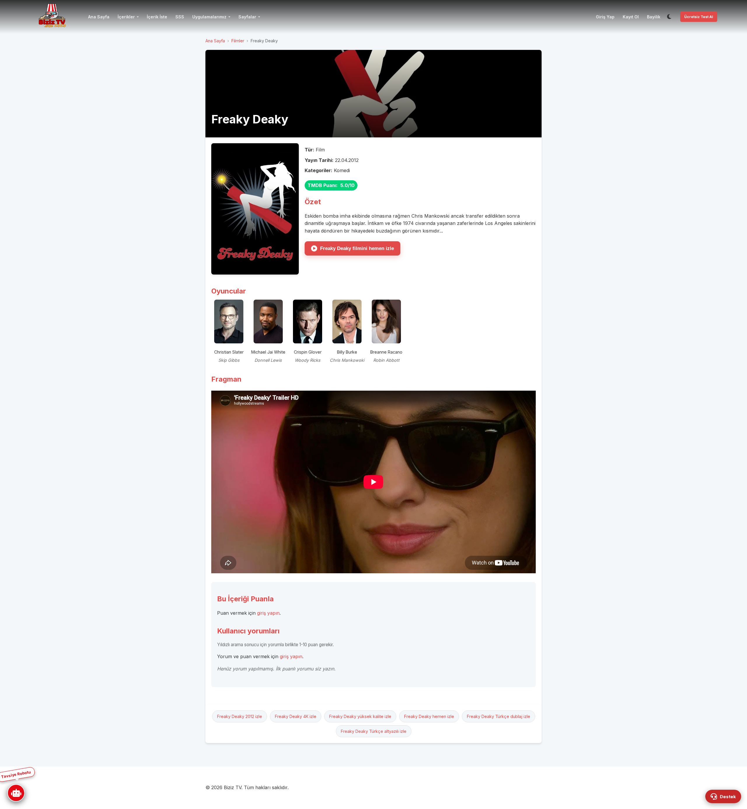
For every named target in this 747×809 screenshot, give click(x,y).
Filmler (237, 40)
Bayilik (653, 16)
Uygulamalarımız (209, 16)
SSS (179, 16)
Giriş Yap (605, 16)
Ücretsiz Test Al (698, 17)
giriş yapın (268, 613)
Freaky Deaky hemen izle (429, 716)
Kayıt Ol (631, 16)
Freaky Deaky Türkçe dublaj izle (498, 716)
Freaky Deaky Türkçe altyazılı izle (373, 731)
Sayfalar (247, 16)
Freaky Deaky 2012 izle (239, 716)
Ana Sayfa (98, 16)
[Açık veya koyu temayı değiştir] (669, 17)
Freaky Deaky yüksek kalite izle (360, 716)
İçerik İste (157, 16)
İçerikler (126, 16)
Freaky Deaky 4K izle (295, 716)
